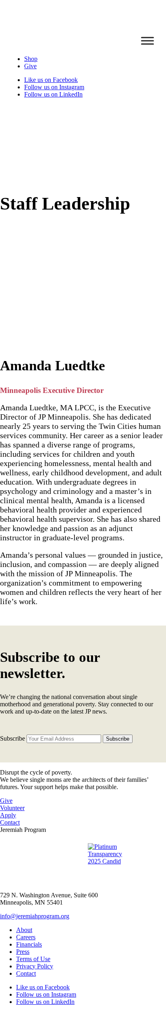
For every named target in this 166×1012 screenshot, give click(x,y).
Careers (25, 937)
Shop (30, 58)
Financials (29, 944)
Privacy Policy (34, 966)
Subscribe (12, 738)
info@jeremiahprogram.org (34, 916)
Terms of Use (33, 958)
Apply (8, 815)
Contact (10, 822)
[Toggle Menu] (147, 40)
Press (22, 951)
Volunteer (12, 807)
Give (30, 66)
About (24, 929)
